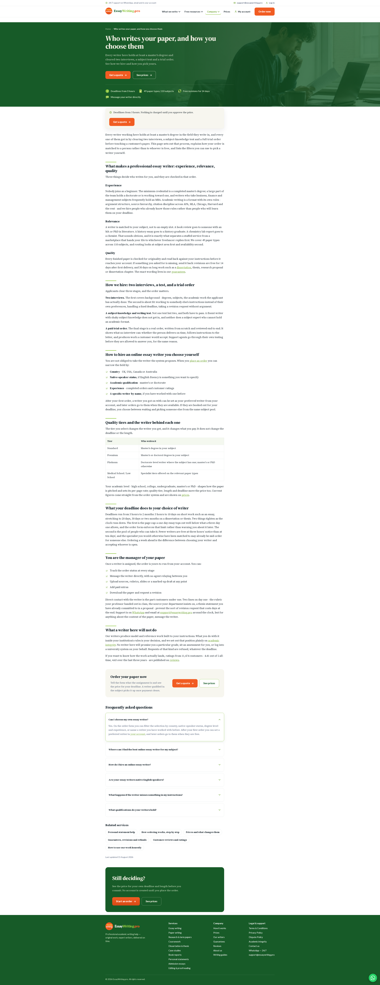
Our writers (219, 937)
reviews (174, 660)
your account (137, 734)
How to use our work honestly (124, 847)
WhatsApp (138, 612)
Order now (264, 11)
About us (217, 950)
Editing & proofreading (179, 968)
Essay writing (174, 928)
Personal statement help (121, 832)
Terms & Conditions (258, 928)
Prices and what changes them (203, 832)
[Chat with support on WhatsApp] (373, 978)
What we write (170, 11)
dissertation (184, 267)
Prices (227, 11)
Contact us (254, 946)
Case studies (174, 950)
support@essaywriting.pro (249, 3)
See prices (142, 75)
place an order (198, 361)
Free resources (192, 11)
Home (108, 29)
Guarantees (219, 941)
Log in (272, 3)
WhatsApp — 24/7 (258, 950)
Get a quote (116, 75)
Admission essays (176, 963)
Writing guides (220, 954)
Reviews (217, 946)
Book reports (175, 954)
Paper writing (175, 932)
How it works (219, 928)
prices (185, 495)
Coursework (174, 941)
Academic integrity (258, 941)
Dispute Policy (256, 937)
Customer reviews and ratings (170, 839)
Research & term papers (180, 937)
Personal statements (178, 959)
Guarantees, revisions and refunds (127, 839)
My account (244, 11)
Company (212, 11)
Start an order (124, 901)
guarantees (178, 272)
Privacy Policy (256, 932)
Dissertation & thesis (178, 946)
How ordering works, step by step (160, 832)
